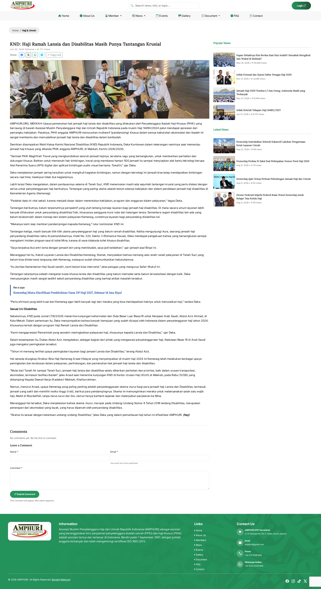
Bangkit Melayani (61, 579)
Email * (114, 451)
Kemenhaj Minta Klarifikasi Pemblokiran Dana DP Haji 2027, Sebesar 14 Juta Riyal (67, 292)
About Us (88, 15)
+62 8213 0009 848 (254, 566)
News (139, 15)
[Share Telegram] (41, 54)
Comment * (16, 468)
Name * (14, 451)
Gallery (186, 15)
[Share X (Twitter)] (28, 54)
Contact (258, 15)
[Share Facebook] (21, 54)
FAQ (236, 15)
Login (300, 5)
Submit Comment (25, 494)
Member (114, 15)
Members (200, 540)
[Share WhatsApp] (35, 54)
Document (211, 15)
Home (65, 15)
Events (163, 15)
